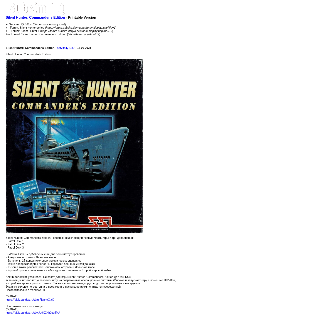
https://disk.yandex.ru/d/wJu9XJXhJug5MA (33, 312)
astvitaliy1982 (65, 47)
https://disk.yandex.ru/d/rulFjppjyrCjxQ (30, 299)
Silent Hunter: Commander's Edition (35, 17)
